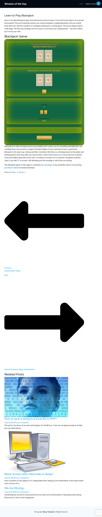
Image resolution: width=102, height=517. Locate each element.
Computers (24, 423)
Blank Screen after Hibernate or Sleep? (28, 474)
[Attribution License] (25, 172)
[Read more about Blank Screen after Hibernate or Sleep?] (36, 452)
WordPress (15, 423)
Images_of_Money (17, 172)
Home (81, 4)
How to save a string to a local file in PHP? (30, 418)
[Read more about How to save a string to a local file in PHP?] (36, 397)
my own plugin (46, 165)
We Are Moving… (14, 488)
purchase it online (11, 168)
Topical (7, 423)
